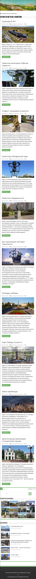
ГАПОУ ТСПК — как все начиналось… (21, 547)
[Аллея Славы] (5, 557)
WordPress (15, 572)
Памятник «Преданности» (13, 198)
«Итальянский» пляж (17, 526)
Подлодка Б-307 (9, 21)
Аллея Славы (14, 554)
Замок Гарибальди (10, 391)
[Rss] (18, 575)
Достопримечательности (17, 24)
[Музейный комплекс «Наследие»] (5, 536)
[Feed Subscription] (35, 17)
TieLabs (28, 572)
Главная (3, 13)
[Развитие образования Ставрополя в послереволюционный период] (5, 543)
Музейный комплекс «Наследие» (20, 533)
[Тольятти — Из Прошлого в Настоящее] (18, 5)
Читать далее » (6, 57)
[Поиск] (29, 493)
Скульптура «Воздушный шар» (15, 156)
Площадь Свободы (10, 293)
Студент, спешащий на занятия (15, 111)
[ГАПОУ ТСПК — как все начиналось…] (5, 550)
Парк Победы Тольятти (12, 342)
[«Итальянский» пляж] (5, 528)
